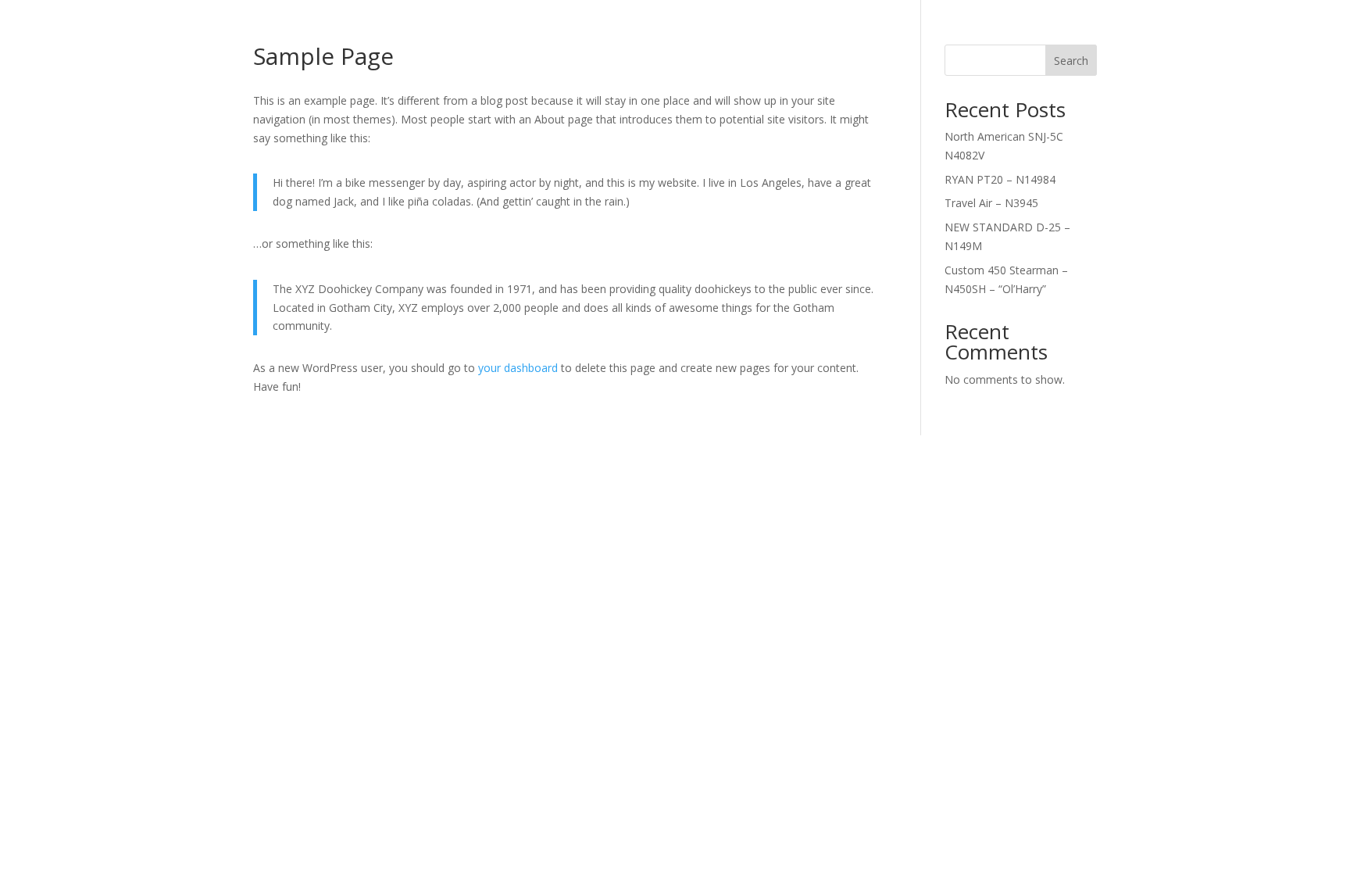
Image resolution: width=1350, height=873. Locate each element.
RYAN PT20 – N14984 (1000, 179)
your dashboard (518, 367)
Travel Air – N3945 (991, 202)
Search (1071, 60)
